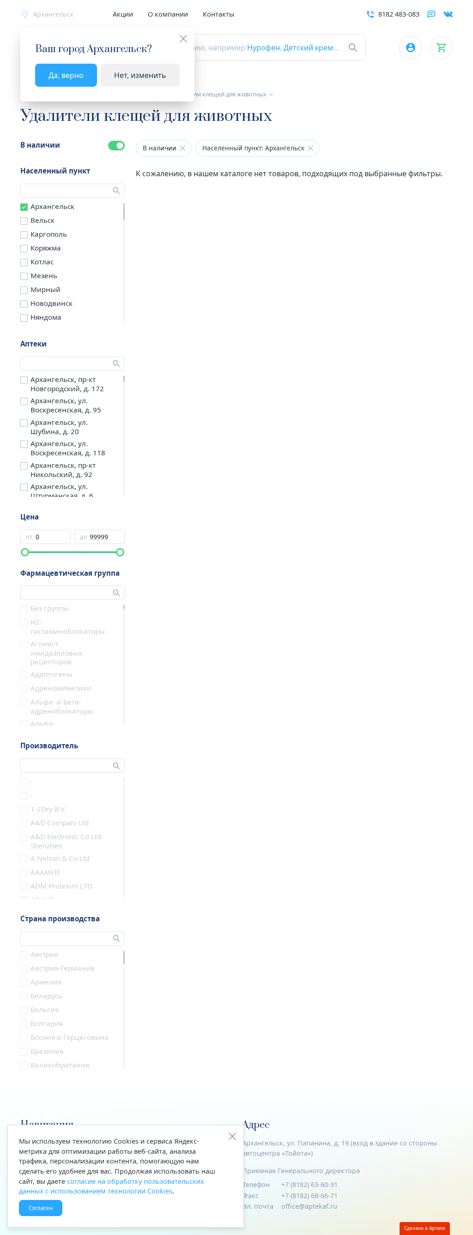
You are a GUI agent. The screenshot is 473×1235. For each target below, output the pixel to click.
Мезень (43, 275)
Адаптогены (51, 674)
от (29, 537)
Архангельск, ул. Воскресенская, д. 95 (65, 405)
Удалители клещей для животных (219, 94)
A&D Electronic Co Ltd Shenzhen (65, 841)
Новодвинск (51, 303)
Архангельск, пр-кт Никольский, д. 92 (63, 469)
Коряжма (45, 247)
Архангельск (52, 206)
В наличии (40, 144)
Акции (123, 14)
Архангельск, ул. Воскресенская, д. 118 (67, 448)
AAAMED (45, 872)
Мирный (45, 289)
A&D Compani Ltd (59, 822)
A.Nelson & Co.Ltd (60, 858)
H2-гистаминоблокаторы (67, 626)
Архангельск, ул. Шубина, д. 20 (59, 427)
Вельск (42, 220)
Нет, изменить (140, 75)
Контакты (218, 14)
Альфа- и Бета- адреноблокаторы (61, 706)
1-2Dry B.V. (48, 808)
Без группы (49, 608)
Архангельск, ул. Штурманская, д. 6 (61, 491)
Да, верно (66, 75)
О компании (168, 14)
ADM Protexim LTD (61, 885)
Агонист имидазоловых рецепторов (56, 653)
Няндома (45, 317)
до (83, 537)
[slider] (25, 552)
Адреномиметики (60, 687)
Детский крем (308, 47)
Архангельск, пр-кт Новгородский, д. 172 (67, 384)
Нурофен (263, 47)
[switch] (116, 145)
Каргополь (48, 234)
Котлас (42, 261)
